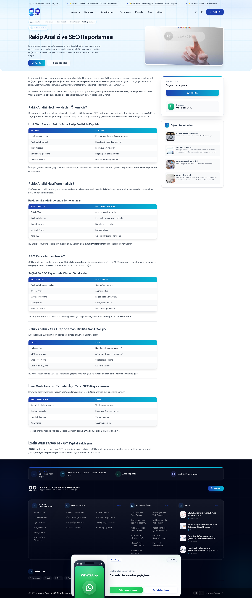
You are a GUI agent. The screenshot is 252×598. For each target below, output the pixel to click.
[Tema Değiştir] (196, 12)
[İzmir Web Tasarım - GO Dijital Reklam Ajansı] (32, 488)
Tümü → (119, 505)
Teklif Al (216, 12)
